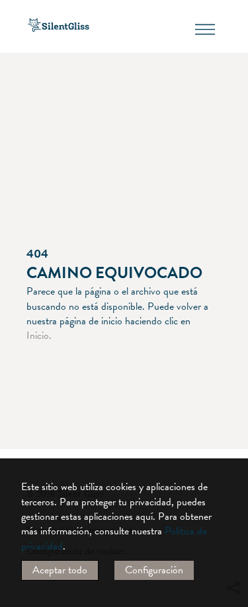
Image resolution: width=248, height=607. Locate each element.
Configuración (154, 570)
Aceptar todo (59, 570)
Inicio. (39, 335)
